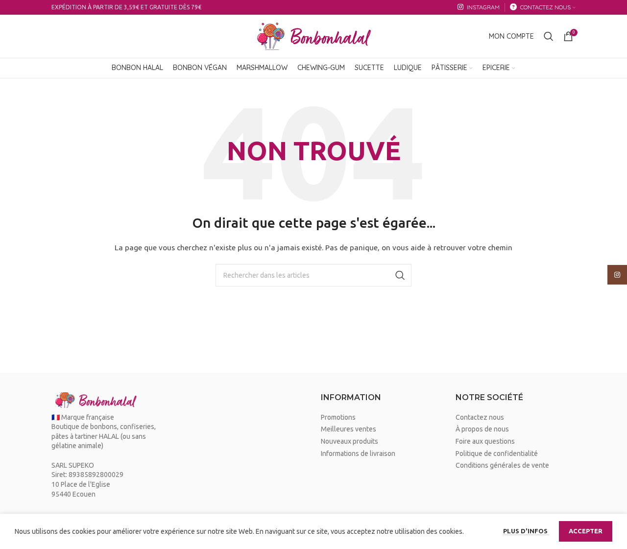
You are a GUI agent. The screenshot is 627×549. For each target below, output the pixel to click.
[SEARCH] (400, 275)
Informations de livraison (358, 453)
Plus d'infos (526, 530)
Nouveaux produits (349, 441)
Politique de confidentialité (497, 453)
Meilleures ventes (348, 429)
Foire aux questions (485, 441)
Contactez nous (480, 417)
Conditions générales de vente (502, 465)
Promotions (338, 417)
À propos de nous (482, 429)
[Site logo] (313, 36)
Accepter (586, 530)
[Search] (548, 36)
